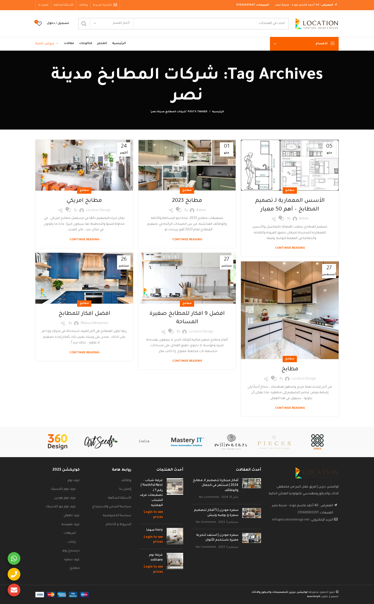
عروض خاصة (44, 44)
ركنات (72, 542)
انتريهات (70, 533)
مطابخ (289, 190)
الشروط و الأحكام (118, 524)
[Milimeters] (230, 442)
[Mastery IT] (187, 441)
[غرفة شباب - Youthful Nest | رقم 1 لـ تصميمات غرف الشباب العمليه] (175, 499)
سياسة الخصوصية (117, 515)
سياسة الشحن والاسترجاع (111, 507)
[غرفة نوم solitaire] (175, 564)
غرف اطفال (72, 515)
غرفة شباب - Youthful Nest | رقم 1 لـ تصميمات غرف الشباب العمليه (151, 493)
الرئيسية (218, 111)
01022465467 (245, 5)
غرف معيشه (71, 524)
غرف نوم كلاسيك (63, 489)
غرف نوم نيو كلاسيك (61, 507)
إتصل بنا (125, 489)
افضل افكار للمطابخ (84, 314)
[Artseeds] (101, 442)
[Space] (317, 442)
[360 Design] (57, 442)
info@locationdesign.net (291, 520)
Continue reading (290, 248)
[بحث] (84, 24)
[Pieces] (274, 442)
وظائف (126, 480)
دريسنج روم (71, 551)
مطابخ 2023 (187, 201)
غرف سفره (72, 559)
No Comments (209, 497)
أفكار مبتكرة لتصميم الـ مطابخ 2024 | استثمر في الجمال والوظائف (215, 485)
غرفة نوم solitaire (156, 557)
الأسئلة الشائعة (119, 498)
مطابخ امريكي (84, 201)
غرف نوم (74, 480)
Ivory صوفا (154, 530)
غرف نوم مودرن (65, 498)
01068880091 (308, 513)
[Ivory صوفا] (175, 536)
